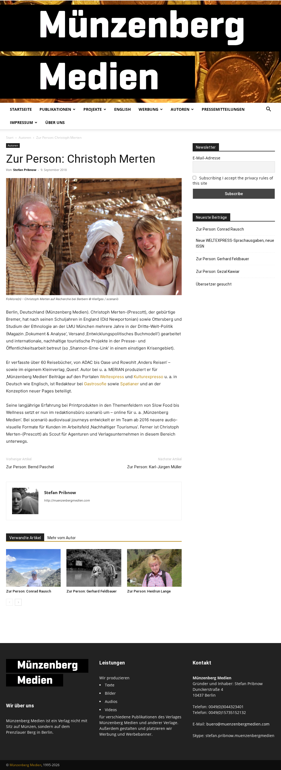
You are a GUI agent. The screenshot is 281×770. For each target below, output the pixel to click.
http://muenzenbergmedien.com (67, 500)
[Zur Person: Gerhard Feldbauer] (93, 568)
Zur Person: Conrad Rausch (28, 591)
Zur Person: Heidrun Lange (149, 591)
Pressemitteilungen (223, 109)
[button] (268, 109)
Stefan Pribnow (24, 170)
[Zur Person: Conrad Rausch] (33, 568)
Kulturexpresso (148, 376)
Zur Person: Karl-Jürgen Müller (154, 466)
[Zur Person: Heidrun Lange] (154, 568)
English (122, 109)
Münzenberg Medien (25, 765)
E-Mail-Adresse (206, 157)
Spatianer (129, 383)
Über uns (55, 122)
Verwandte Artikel (25, 538)
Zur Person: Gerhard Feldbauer (91, 591)
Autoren (180, 109)
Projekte (92, 109)
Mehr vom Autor (61, 538)
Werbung (148, 109)
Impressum (21, 122)
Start (9, 137)
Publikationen (55, 109)
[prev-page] (9, 602)
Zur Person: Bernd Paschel (30, 466)
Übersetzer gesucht (214, 284)
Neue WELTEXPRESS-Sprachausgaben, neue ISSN (235, 243)
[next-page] (18, 602)
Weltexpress (112, 376)
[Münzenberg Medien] (140, 52)
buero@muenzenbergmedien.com (237, 724)
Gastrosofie (95, 383)
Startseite (21, 109)
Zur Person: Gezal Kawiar (218, 271)
